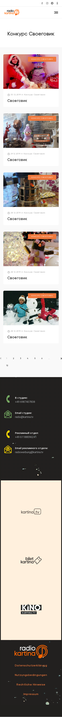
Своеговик (17, 101)
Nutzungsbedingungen (31, 675)
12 (7, 365)
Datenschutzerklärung (31, 665)
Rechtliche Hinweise (31, 684)
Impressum (31, 694)
